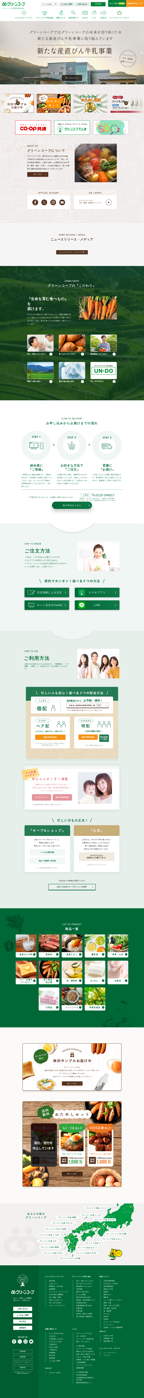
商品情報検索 (108, 1286)
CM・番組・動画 (55, 1297)
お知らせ (102, 1331)
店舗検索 (52, 1352)
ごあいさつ (53, 1283)
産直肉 (106, 1292)
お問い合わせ (23, 1309)
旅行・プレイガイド (83, 1341)
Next (142, 53)
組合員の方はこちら (135, 3)
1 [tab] (69, 87)
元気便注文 (53, 1344)
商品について (104, 1276)
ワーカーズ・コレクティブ (58, 1292)
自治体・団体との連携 (84, 1314)
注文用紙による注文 (56, 1339)
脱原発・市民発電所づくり (85, 1300)
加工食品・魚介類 (110, 1308)
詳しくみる (38, 174)
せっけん (107, 1314)
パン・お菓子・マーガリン (113, 1300)
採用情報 (98, 4)
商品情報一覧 (108, 1341)
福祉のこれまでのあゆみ (85, 1351)
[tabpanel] (72, 52)
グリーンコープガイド (57, 1305)
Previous (2, 53)
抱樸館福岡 (80, 1368)
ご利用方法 (53, 1350)
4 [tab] (76, 87)
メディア (107, 1355)
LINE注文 (52, 1336)
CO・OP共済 (81, 1336)
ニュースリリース (110, 1353)
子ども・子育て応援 (83, 1357)
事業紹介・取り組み (56, 1286)
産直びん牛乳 (108, 1289)
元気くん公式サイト (56, 1300)
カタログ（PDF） (55, 1373)
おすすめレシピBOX (111, 1283)
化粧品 (106, 1316)
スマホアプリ (97, 592)
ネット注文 (117, 3)
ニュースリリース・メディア (109, 1348)
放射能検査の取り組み (84, 1305)
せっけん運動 (81, 1294)
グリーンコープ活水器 (111, 1322)
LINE (97, 605)
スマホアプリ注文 (55, 1341)
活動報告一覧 (108, 1338)
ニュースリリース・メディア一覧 (71, 252)
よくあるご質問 (66, 4)
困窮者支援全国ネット (84, 1382)
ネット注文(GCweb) (56, 1333)
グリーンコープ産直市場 (85, 1339)
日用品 (106, 1319)
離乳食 (106, 1297)
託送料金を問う (81, 1303)
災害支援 (79, 1311)
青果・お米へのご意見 (111, 1305)
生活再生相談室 (81, 1375)
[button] (18, 103)
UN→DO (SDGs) (55, 1303)
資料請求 (22, 1328)
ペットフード (108, 1324)
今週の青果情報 (109, 1281)
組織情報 (23, 1357)
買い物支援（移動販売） (85, 1316)
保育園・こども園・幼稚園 (85, 1359)
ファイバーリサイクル (84, 1365)
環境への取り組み (82, 1292)
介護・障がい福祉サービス (85, 1354)
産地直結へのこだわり (84, 1286)
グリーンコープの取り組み (81, 1276)
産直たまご (107, 1294)
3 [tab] (74, 87)
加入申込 (22, 1321)
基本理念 (52, 1281)
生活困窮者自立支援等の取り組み (85, 1379)
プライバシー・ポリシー (23, 1362)
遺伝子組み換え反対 (83, 1297)
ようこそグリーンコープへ (54, 1276)
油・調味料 (107, 1311)
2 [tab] (71, 87)
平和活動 (79, 1289)
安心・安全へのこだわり (85, 1281)
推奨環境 (23, 1367)
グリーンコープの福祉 (84, 1349)
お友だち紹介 (54, 1347)
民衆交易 (79, 1308)
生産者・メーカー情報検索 (113, 1327)
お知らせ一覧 (108, 1335)
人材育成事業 (81, 1362)
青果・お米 (107, 1303)
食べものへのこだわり (84, 1283)
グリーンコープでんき (84, 1333)
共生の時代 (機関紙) (56, 1294)
